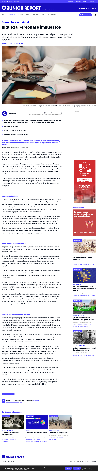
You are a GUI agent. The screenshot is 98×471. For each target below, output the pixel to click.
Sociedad (5, 22)
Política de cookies (23, 469)
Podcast (92, 232)
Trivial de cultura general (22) (36, 433)
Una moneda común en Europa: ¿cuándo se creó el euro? (84, 288)
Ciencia (28, 430)
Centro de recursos (85, 15)
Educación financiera (8, 394)
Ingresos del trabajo (11, 126)
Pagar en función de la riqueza (15, 130)
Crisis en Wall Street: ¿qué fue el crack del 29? (84, 349)
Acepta (68, 468)
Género (4, 430)
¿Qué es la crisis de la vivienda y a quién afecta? (84, 318)
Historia (10, 430)
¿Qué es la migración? (58, 432)
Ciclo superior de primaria (32, 441)
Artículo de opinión (80, 234)
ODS (58, 430)
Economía (15, 22)
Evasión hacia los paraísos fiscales (16, 134)
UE (74, 284)
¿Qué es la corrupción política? (82, 258)
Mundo (75, 346)
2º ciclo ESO (12, 43)
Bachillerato (20, 43)
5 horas (86, 232)
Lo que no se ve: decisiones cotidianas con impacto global (83, 214)
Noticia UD (25, 22)
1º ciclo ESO (5, 43)
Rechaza (77, 468)
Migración (52, 430)
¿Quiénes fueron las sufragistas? (10, 433)
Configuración (87, 468)
